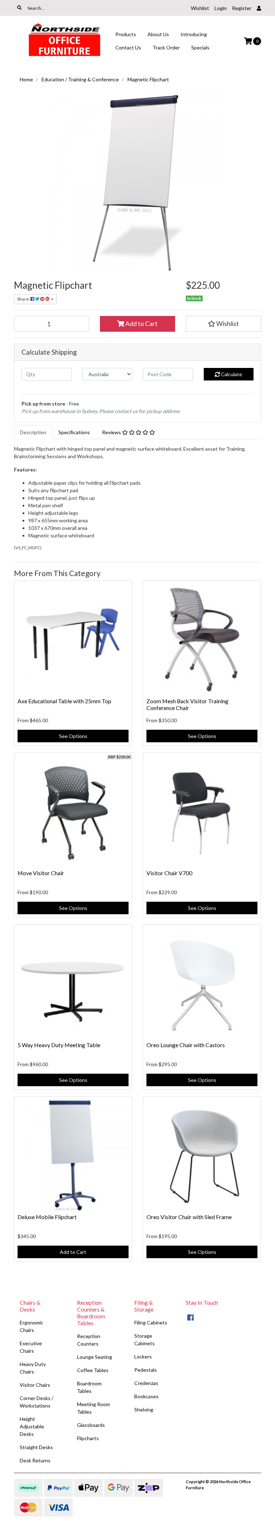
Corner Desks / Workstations (36, 1402)
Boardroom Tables (89, 1387)
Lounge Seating (94, 1357)
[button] (223, 324)
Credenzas (146, 1383)
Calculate (231, 374)
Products (125, 34)
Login (220, 8)
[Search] (19, 8)
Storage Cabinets (144, 1339)
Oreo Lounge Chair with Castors (185, 1044)
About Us (158, 34)
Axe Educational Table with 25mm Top (64, 701)
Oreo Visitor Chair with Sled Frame (189, 1216)
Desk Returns (35, 1460)
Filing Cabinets (150, 1322)
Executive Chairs (31, 1347)
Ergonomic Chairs (31, 1326)
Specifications (74, 432)
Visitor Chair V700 (169, 872)
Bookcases (146, 1396)
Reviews (112, 432)
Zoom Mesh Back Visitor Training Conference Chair (187, 704)
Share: (23, 299)
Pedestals (145, 1370)
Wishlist (200, 8)
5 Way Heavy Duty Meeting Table (59, 1044)
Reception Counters (88, 1340)
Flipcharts (88, 1438)
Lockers (143, 1356)
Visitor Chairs (35, 1385)
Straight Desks (36, 1447)
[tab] (33, 432)
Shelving (143, 1409)
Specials (200, 47)
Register (241, 8)
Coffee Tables (92, 1370)
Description (33, 432)
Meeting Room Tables (93, 1408)
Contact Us (128, 47)
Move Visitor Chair (41, 872)
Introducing (193, 34)
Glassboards (91, 1425)
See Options (73, 736)
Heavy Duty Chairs (33, 1368)
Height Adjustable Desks (32, 1426)
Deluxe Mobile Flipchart (47, 1216)
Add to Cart (141, 323)
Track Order (166, 47)
